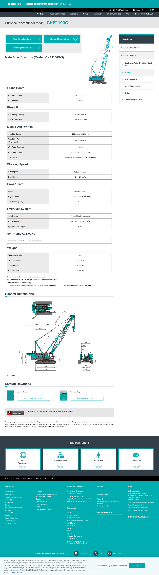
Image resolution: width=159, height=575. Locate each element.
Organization (71, 526)
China (127, 93)
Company (74, 14)
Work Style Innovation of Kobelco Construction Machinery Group (78, 542)
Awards (69, 533)
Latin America (9, 526)
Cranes (39, 491)
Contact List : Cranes (74, 494)
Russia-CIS (9, 521)
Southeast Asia (10, 495)
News (85, 14)
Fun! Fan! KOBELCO (144, 14)
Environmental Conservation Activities (141, 502)
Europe (128, 72)
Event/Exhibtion (105, 512)
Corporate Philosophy (74, 518)
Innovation (97, 14)
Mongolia (8, 510)
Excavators (9, 491)
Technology (101, 499)
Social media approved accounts (50, 553)
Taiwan (7, 505)
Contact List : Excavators (75, 491)
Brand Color (71, 523)
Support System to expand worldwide (79, 499)
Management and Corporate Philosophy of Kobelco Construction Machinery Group (140, 495)
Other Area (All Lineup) (134, 100)
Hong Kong (9, 502)
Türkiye (7, 515)
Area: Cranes (129, 56)
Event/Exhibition (114, 14)
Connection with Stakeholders (138, 507)
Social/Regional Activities (136, 505)
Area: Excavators (131, 48)
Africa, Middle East (11, 518)
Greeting (69, 513)
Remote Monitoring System (76, 496)
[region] (79, 566)
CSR (128, 14)
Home (7, 478)
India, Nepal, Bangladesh (13, 508)
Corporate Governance (74, 536)
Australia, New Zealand (13, 497)
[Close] (155, 565)
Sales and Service (57, 14)
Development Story (103, 506)
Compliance (71, 539)
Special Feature (133, 500)
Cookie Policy (16, 572)
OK (137, 566)
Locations (70, 528)
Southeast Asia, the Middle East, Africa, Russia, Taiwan (138, 64)
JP (153, 10)
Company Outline (72, 515)
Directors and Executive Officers (77, 520)
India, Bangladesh (132, 86)
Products (40, 14)
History (69, 531)
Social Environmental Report (138, 510)
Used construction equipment (76, 501)
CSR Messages (133, 491)
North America (131, 79)
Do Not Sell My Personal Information (112, 566)
